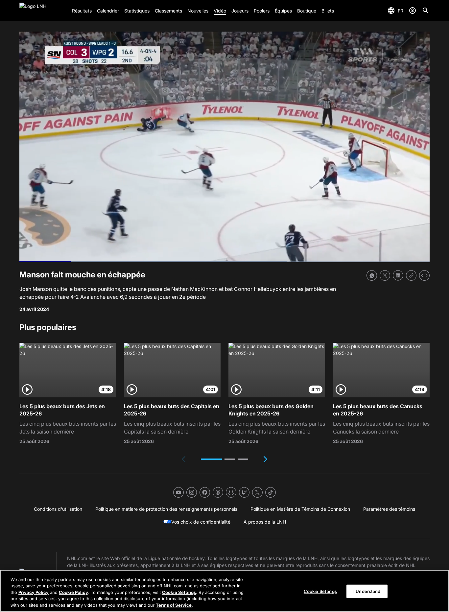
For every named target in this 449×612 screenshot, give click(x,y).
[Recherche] (426, 10)
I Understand (367, 591)
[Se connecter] (412, 10)
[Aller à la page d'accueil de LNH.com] (43, 10)
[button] (211, 459)
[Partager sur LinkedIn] (398, 275)
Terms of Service (174, 605)
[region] (224, 591)
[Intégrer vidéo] (424, 275)
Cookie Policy (73, 592)
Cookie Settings (179, 592)
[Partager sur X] (385, 275)
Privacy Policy (33, 592)
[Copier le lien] (411, 275)
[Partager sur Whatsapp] (371, 275)
